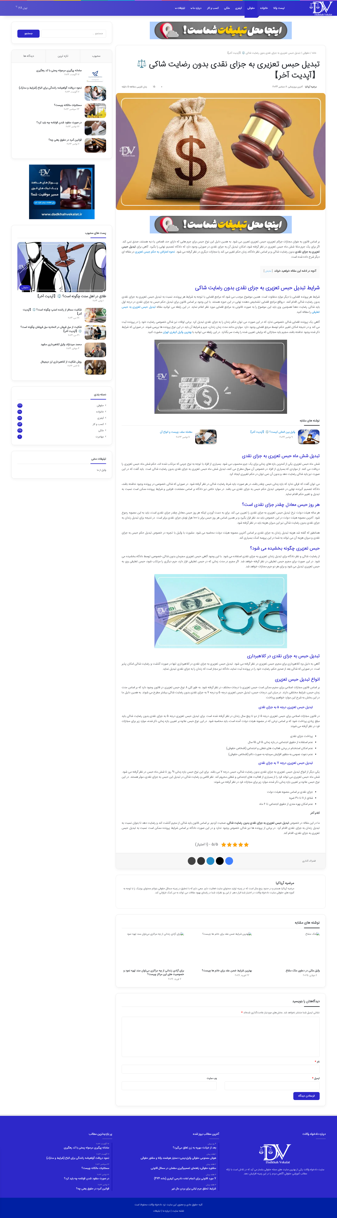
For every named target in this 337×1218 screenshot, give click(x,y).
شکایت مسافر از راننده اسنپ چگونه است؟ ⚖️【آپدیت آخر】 (52, 312)
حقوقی (251, 8)
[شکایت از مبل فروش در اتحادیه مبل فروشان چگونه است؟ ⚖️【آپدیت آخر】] (95, 332)
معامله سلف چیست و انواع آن (176, 432)
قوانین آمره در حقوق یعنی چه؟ (65, 140)
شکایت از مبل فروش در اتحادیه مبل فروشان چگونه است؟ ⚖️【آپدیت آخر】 (51, 329)
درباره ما (197, 8)
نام (317, 1062)
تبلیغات (181, 8)
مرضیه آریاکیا (311, 87)
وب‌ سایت (212, 1078)
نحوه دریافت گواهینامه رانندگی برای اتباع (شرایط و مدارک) (50, 88)
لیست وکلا (279, 8)
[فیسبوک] (229, 861)
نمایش (268, 271)
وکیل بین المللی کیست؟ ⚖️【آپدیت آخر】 (272, 432)
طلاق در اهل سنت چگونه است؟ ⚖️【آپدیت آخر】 (71, 296)
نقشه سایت (178, 1211)
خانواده (264, 8)
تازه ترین (63, 56)
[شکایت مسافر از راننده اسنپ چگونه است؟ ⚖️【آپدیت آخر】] (95, 315)
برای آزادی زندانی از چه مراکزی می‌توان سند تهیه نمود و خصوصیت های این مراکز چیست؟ (153, 972)
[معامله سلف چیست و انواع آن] (206, 437)
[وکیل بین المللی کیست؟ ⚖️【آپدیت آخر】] (308, 437)
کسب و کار (213, 8)
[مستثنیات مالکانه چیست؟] (95, 110)
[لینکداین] (210, 861)
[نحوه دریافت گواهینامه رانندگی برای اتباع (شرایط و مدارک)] (95, 93)
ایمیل (316, 1078)
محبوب (96, 56)
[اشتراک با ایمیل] (201, 861)
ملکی (227, 8)
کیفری (238, 8)
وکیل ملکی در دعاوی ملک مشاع (303, 970)
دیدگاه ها (28, 56)
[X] (220, 861)
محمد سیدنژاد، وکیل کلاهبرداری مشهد (61, 344)
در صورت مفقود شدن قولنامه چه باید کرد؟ (59, 122)
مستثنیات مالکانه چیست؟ (68, 105)
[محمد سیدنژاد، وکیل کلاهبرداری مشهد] (95, 350)
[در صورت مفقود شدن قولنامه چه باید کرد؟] (95, 128)
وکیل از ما (101, 470)
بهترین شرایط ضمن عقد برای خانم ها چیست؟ (227, 970)
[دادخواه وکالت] (321, 8)
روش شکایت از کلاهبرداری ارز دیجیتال (61, 362)
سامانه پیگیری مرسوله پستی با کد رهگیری (59, 70)
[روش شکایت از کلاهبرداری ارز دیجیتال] (95, 367)
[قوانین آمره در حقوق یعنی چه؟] (95, 145)
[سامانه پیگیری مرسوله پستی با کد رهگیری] (95, 76)
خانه (314, 53)
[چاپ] (192, 861)
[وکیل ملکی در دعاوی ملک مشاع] (289, 949)
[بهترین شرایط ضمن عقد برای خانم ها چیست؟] (221, 949)
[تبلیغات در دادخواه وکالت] (221, 30)
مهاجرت (100, 437)
